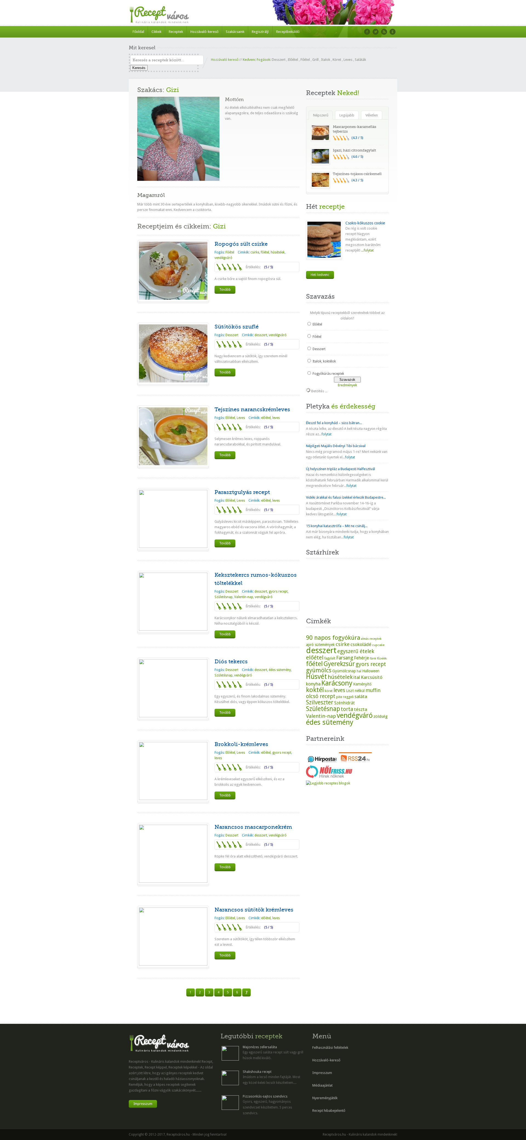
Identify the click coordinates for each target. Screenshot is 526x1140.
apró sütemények (320, 644)
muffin (373, 690)
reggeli (348, 697)
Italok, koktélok (324, 361)
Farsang (344, 658)
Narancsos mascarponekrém (253, 827)
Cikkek (156, 32)
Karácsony (336, 683)
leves (276, 418)
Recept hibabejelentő (328, 1110)
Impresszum (142, 1104)
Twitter (376, 32)
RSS (384, 32)
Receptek (176, 32)
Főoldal (138, 32)
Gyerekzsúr (339, 663)
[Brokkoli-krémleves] (173, 799)
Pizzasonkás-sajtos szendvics (265, 1096)
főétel (265, 252)
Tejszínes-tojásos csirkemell (357, 174)
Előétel (293, 60)
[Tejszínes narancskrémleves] (173, 464)
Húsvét (316, 677)
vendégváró (223, 258)
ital (356, 677)
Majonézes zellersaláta (260, 1047)
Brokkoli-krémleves (241, 744)
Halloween (370, 671)
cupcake (378, 645)
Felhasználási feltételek (330, 1047)
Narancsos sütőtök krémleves (254, 910)
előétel (266, 418)
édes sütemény (280, 670)
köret (329, 691)
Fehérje (361, 658)
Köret (337, 60)
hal (359, 671)
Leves (348, 60)
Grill (315, 60)
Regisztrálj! (260, 32)
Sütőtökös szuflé (237, 327)
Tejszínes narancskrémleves (252, 409)
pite (339, 697)
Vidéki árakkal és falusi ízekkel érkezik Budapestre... (346, 497)
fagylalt (329, 658)
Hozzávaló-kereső (204, 32)
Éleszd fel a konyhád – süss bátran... (334, 423)
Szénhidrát (344, 702)
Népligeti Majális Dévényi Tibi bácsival (335, 446)
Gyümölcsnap (344, 671)
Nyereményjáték (325, 1098)
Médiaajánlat (322, 1085)
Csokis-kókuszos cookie (365, 223)
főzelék (382, 658)
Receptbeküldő (287, 32)
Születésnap (224, 597)
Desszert (278, 60)
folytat (326, 434)
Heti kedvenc (320, 275)
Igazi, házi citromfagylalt (354, 150)
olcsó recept (320, 696)
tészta (360, 709)
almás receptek (371, 639)
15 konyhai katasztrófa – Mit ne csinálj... (336, 526)
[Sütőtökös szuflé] (173, 381)
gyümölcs (318, 670)
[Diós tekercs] (173, 716)
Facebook (367, 32)
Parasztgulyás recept (242, 492)
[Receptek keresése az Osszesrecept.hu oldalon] (328, 783)
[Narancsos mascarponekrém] (173, 881)
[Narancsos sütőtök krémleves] (173, 964)
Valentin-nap (243, 597)
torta (347, 709)
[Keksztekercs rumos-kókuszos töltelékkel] (173, 629)
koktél (315, 690)
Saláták (360, 60)
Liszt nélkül (355, 690)
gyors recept (278, 591)
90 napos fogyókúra (333, 637)
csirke (254, 252)
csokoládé (360, 644)
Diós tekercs (231, 661)
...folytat (367, 250)
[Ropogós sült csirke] (173, 298)
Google (393, 32)
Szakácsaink (235, 32)
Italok (325, 60)
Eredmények (347, 385)
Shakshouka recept (257, 1072)
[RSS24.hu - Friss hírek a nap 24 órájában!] (355, 762)
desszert (261, 335)
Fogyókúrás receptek (328, 374)
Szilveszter (319, 702)
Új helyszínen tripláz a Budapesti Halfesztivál (340, 469)
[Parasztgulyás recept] (173, 547)
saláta (361, 696)
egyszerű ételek (355, 651)
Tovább (225, 290)
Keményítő (362, 684)
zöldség (380, 716)
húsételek (278, 252)
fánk (373, 658)
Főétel (305, 60)
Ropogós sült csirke (241, 244)
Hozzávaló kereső (224, 60)
